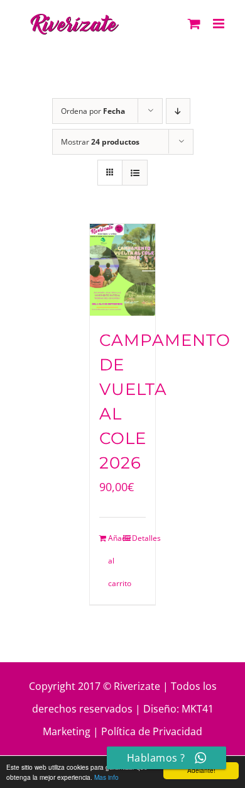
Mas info (106, 777)
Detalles (139, 538)
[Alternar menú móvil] (219, 23)
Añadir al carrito (115, 561)
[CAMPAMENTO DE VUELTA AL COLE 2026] (123, 270)
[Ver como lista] (134, 172)
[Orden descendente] (178, 111)
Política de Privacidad (151, 731)
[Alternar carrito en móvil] (194, 23)
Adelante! (201, 770)
